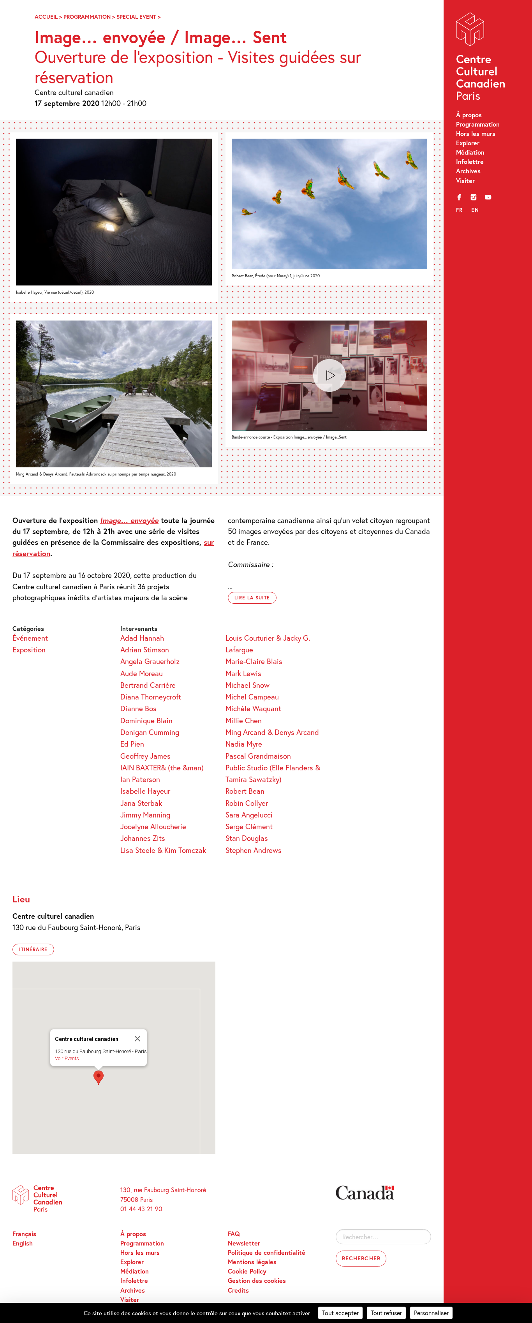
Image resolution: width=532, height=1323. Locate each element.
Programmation (478, 124)
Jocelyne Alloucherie (153, 826)
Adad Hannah (142, 638)
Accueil (46, 16)
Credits (238, 1290)
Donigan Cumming (149, 732)
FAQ (234, 1234)
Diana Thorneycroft (150, 696)
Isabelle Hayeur (145, 791)
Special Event (136, 16)
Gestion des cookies (257, 1280)
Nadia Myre (243, 744)
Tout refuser (386, 1313)
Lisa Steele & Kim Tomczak (163, 850)
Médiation (470, 152)
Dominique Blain (146, 720)
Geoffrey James (145, 756)
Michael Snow (247, 685)
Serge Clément (249, 826)
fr (459, 209)
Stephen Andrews (253, 850)
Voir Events (67, 1058)
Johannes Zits (142, 838)
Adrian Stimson (144, 649)
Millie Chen (243, 720)
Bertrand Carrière (148, 685)
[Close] (137, 1038)
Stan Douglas (246, 838)
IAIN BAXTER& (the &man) (162, 767)
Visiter (465, 180)
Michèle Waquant (253, 708)
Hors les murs (475, 133)
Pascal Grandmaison (258, 756)
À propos (469, 115)
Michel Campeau (252, 696)
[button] (98, 1077)
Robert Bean (244, 791)
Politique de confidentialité (266, 1252)
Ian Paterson (140, 779)
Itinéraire (33, 949)
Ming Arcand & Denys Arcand (272, 732)
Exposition (29, 649)
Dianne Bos (138, 708)
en (475, 209)
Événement (30, 638)
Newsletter (244, 1243)
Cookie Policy (247, 1271)
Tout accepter (340, 1313)
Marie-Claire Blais (253, 661)
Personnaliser (431, 1313)
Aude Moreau (141, 673)
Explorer (467, 143)
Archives (468, 171)
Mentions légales (252, 1262)
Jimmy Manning (145, 814)
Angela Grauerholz (150, 661)
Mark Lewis (243, 673)
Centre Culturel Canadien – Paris (481, 58)
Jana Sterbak (141, 803)
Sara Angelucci (249, 814)
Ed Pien (132, 744)
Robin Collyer (246, 803)
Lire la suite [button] (252, 598)
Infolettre (470, 161)
